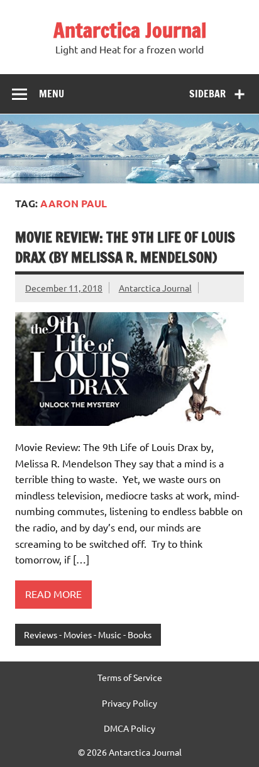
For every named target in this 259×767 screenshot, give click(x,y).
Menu (51, 94)
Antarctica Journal (129, 30)
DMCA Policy (129, 728)
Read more (53, 593)
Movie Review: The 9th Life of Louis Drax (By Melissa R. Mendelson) (125, 246)
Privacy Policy (129, 703)
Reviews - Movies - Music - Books (88, 634)
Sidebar (207, 94)
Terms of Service (129, 677)
